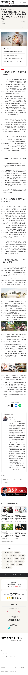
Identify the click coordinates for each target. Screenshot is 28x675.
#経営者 (3, 23)
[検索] (20, 2)
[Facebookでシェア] (16, 405)
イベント (15, 479)
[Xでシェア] (12, 405)
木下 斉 (25, 27)
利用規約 (3, 667)
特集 (21, 479)
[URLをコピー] (8, 405)
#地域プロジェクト (15, 22)
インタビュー (6, 479)
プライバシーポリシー (18, 667)
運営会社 (3, 665)
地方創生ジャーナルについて (8, 657)
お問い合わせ (16, 665)
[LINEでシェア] (19, 405)
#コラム (8, 22)
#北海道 (3, 22)
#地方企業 (22, 22)
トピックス (4, 9)
